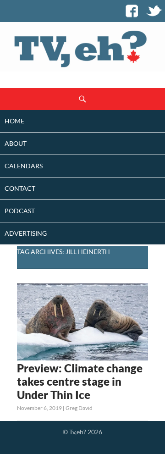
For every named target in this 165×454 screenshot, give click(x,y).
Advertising (26, 233)
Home (14, 121)
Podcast (20, 211)
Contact (20, 188)
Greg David (79, 407)
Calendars (24, 166)
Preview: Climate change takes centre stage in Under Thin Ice (80, 381)
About (16, 143)
